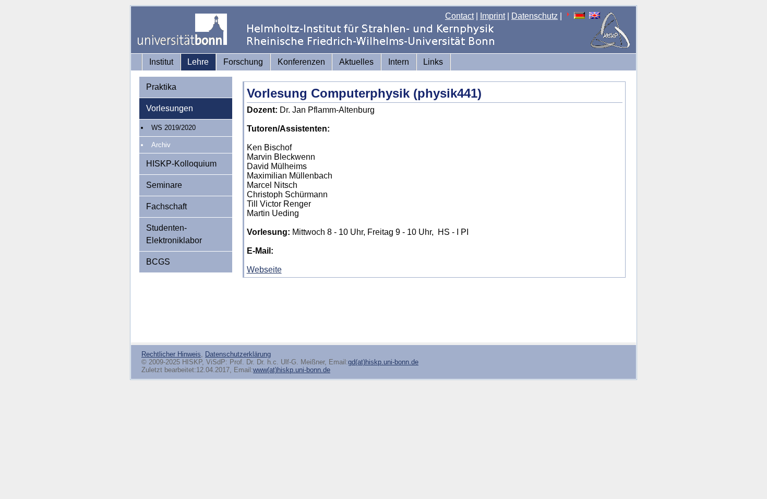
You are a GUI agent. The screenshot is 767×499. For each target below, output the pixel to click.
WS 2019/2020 (173, 128)
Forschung (243, 61)
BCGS (158, 261)
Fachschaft (166, 206)
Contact (459, 15)
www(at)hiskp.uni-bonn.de (291, 370)
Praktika (161, 86)
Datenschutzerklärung (238, 354)
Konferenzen (301, 61)
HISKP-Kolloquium (181, 163)
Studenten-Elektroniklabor (174, 234)
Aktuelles (356, 61)
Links (433, 61)
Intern (398, 61)
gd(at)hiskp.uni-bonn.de (383, 362)
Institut (161, 61)
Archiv (161, 145)
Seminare (164, 185)
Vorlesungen (169, 108)
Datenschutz (534, 15)
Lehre (198, 61)
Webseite (264, 269)
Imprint (492, 15)
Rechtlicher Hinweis (171, 354)
